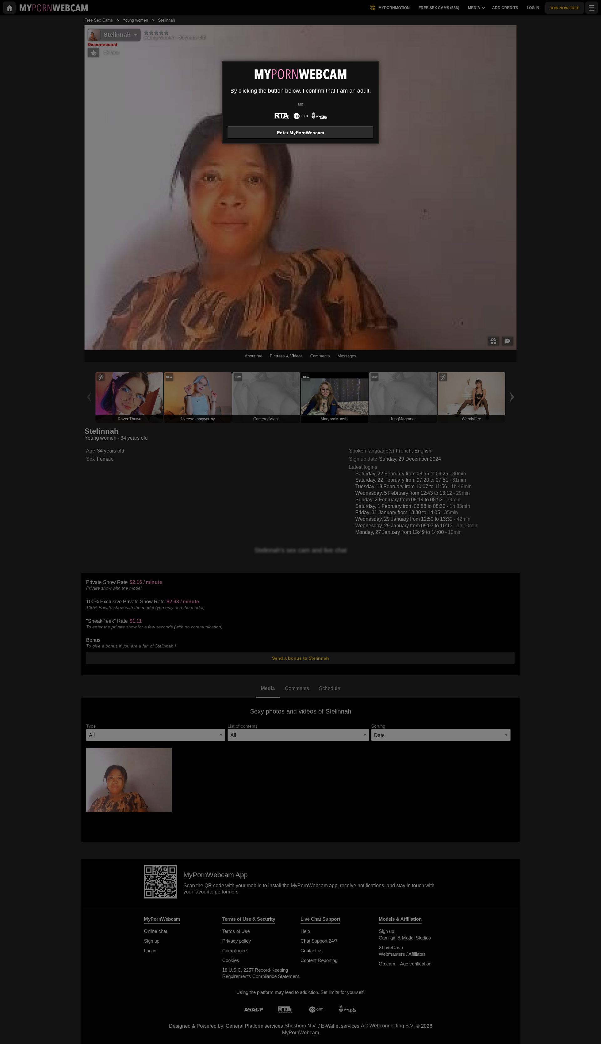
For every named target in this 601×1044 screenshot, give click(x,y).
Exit (300, 103)
